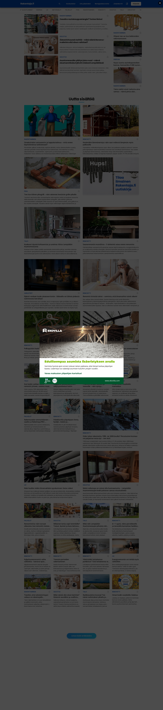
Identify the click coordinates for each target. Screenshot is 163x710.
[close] (160, 3)
